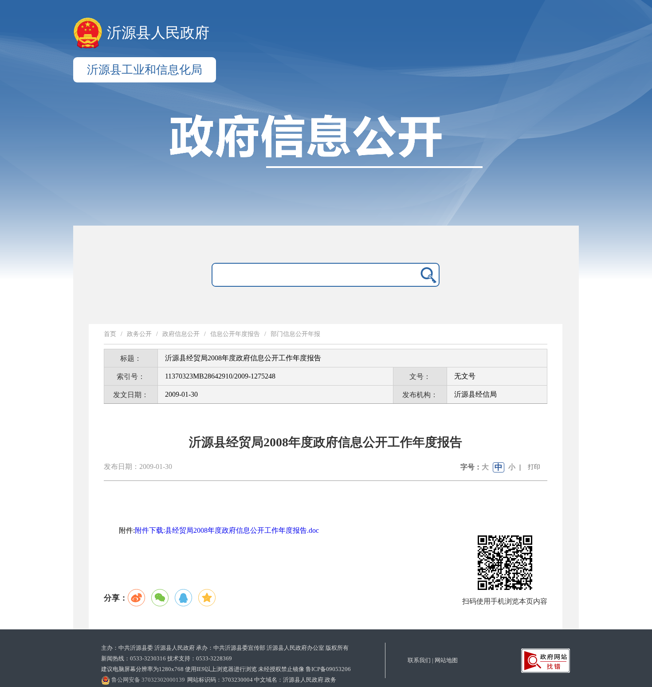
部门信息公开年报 (295, 334)
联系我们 (419, 660)
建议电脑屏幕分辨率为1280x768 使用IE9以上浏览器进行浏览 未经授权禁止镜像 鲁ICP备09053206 (226, 669)
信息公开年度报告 (235, 334)
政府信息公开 (181, 334)
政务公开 (139, 334)
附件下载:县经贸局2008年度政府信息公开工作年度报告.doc (227, 530)
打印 (534, 467)
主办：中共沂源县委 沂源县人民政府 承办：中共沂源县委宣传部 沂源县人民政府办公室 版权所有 (225, 647)
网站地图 (446, 660)
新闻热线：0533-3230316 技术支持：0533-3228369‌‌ (166, 658)
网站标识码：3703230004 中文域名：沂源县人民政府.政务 (261, 679)
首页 (110, 334)
